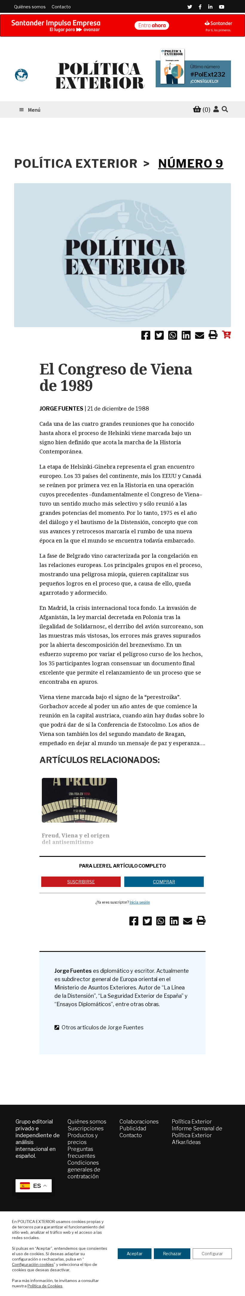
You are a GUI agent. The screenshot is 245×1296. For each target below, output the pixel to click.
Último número (205, 66)
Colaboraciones (139, 1121)
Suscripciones (86, 1128)
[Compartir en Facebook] (145, 336)
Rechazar (172, 1253)
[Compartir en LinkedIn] (186, 336)
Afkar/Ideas (186, 1142)
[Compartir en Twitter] (159, 336)
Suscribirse (81, 881)
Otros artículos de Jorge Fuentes (101, 1027)
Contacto (61, 6)
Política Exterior (192, 1121)
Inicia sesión (140, 902)
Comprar (164, 881)
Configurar (212, 1253)
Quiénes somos (30, 6)
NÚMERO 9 (190, 163)
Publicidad (133, 1128)
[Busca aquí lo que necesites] (225, 109)
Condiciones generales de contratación (84, 1170)
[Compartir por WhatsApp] (172, 336)
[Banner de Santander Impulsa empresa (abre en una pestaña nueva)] (122, 25)
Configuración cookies (33, 1264)
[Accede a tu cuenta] (216, 109)
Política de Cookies (44, 1285)
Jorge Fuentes (61, 408)
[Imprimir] (213, 335)
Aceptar (135, 1253)
